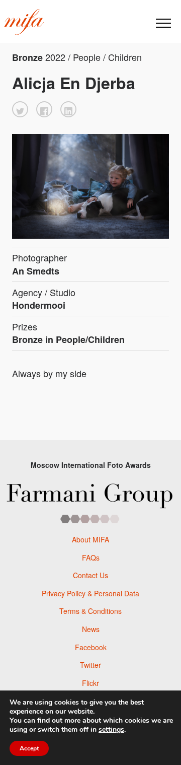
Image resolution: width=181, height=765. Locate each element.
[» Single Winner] (24, 22)
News (91, 629)
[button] (20, 109)
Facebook (91, 647)
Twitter (90, 665)
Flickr (90, 683)
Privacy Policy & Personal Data (90, 593)
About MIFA (90, 539)
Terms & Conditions (90, 611)
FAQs (91, 557)
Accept (29, 748)
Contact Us (90, 575)
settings (111, 729)
